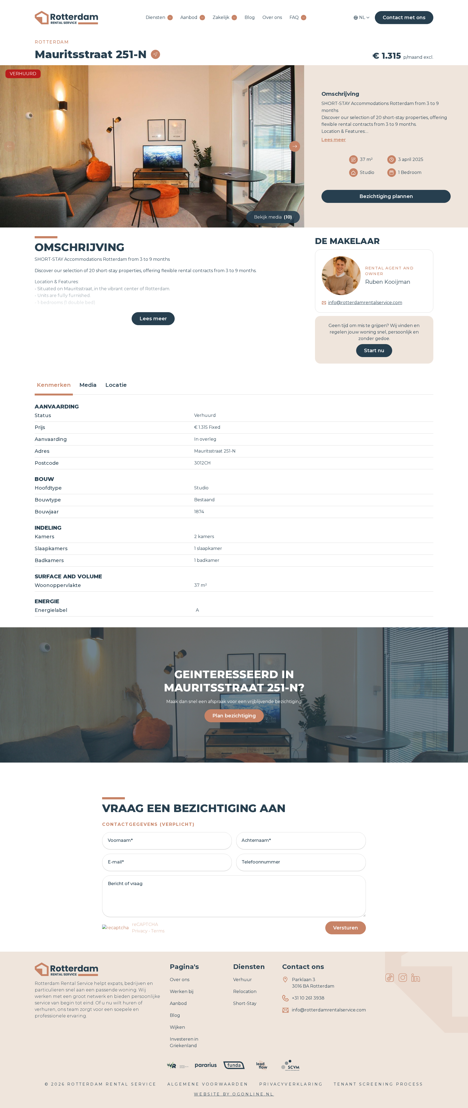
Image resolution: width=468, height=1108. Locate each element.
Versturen (345, 928)
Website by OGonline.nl (234, 1094)
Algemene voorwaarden (207, 1084)
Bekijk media (273, 217)
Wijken (177, 1027)
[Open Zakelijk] (234, 17)
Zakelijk (221, 17)
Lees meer (333, 139)
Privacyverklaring (291, 1084)
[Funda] (234, 1065)
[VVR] (177, 1065)
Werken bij (181, 991)
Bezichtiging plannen (386, 196)
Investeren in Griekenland (184, 1042)
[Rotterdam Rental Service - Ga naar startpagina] (66, 17)
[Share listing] (155, 54)
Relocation (244, 991)
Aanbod (188, 17)
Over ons (272, 17)
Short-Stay (244, 1003)
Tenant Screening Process (378, 1084)
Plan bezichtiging (234, 716)
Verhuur (242, 979)
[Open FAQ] (303, 17)
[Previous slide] (9, 146)
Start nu (374, 351)
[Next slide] (294, 146)
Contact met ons (404, 18)
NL (362, 17)
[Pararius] (206, 1065)
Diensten (155, 17)
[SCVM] (290, 1065)
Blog (250, 17)
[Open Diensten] (170, 17)
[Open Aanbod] (202, 17)
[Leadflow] (262, 1065)
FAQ (294, 17)
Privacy (140, 931)
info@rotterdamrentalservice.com (365, 302)
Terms (157, 931)
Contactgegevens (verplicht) (148, 824)
